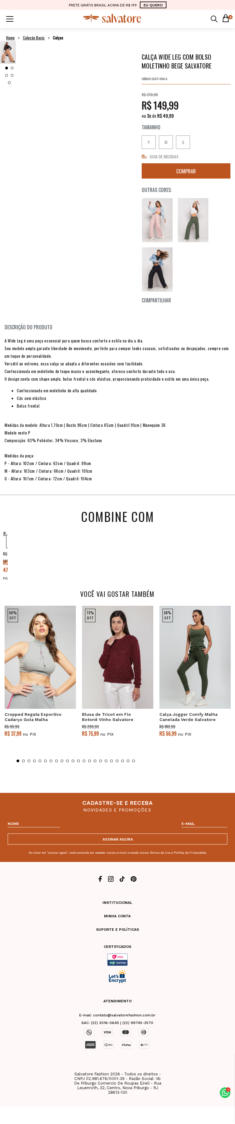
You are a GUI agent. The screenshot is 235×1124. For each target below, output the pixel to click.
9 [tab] (62, 761)
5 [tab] (9, 82)
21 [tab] (128, 761)
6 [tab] (45, 761)
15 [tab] (95, 761)
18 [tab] (111, 761)
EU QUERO (153, 5)
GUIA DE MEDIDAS (164, 156)
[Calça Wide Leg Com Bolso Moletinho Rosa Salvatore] (157, 220)
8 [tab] (56, 761)
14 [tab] (89, 761)
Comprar (186, 171)
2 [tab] (12, 68)
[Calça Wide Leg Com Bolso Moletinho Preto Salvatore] (157, 269)
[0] (225, 19)
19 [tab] (117, 761)
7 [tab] (51, 761)
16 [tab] (100, 761)
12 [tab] (78, 761)
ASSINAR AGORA (118, 839)
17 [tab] (106, 761)
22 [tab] (133, 761)
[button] (225, 1092)
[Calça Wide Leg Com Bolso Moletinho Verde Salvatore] (193, 220)
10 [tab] (67, 761)
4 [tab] (12, 75)
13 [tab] (84, 761)
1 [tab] (6, 68)
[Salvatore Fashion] (112, 21)
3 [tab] (6, 75)
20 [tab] (122, 761)
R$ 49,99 (165, 115)
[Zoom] (8, 52)
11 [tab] (73, 761)
